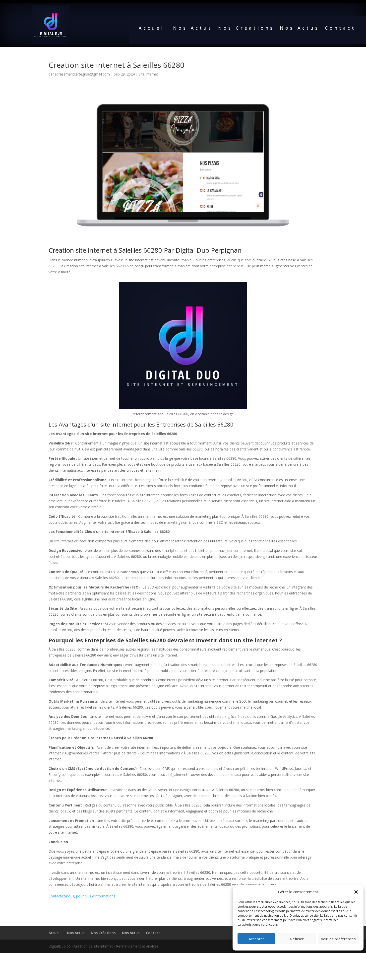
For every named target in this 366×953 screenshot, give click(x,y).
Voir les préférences (338, 938)
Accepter (256, 938)
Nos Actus (193, 28)
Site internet (148, 74)
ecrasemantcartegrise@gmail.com (82, 74)
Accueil (153, 28)
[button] (356, 891)
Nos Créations (246, 28)
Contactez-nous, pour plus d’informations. (82, 896)
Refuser (297, 938)
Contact (340, 28)
